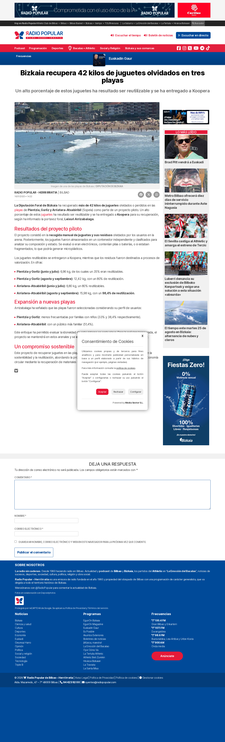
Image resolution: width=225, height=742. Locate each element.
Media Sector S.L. (134, 402)
